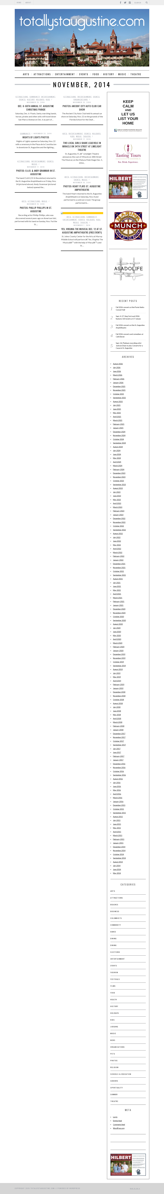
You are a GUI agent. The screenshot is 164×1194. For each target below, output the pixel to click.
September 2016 (119, 775)
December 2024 (119, 432)
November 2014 (119, 851)
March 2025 (117, 420)
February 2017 (118, 756)
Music (122, 74)
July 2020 (116, 628)
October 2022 (118, 526)
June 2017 (117, 752)
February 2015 (118, 839)
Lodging (114, 1027)
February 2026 (118, 379)
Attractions (42, 74)
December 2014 (119, 847)
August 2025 (118, 402)
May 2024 (117, 458)
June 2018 (117, 711)
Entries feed (117, 1121)
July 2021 (116, 583)
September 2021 (119, 575)
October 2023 (118, 481)
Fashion (114, 972)
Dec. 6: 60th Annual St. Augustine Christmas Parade (36, 107)
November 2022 (119, 522)
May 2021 (117, 590)
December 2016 (119, 764)
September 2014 (119, 858)
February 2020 (118, 647)
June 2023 (117, 496)
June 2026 (117, 371)
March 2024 (117, 466)
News (112, 1040)
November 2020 (119, 613)
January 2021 (118, 605)
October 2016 (118, 771)
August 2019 (118, 669)
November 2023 (119, 477)
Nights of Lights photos (36, 137)
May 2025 (117, 413)
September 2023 (119, 485)
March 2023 (117, 507)
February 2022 (118, 556)
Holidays (40, 99)
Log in (115, 1117)
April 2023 (117, 503)
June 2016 (117, 786)
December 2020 (119, 609)
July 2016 (116, 783)
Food (96, 74)
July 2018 (116, 707)
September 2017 (119, 745)
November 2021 (119, 568)
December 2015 (119, 805)
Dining (113, 938)
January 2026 (118, 383)
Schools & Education (120, 1074)
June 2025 (117, 409)
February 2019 (118, 684)
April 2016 (117, 794)
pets (112, 1054)
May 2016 (117, 790)
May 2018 (117, 715)
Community (35, 97)
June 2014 (117, 869)
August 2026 (118, 364)
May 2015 (117, 828)
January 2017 (118, 760)
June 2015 (117, 824)
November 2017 (119, 737)
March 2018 (117, 722)
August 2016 (118, 779)
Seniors (114, 1081)
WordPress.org (118, 1128)
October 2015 (118, 809)
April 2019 (117, 681)
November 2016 (119, 767)
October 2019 (118, 662)
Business (114, 911)
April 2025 (117, 417)
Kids (48, 99)
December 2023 (119, 473)
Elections (115, 952)
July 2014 (116, 866)
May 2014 (117, 873)
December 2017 (119, 734)
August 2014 (118, 862)
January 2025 (118, 428)
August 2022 (118, 534)
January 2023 (118, 515)
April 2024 (117, 462)
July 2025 (116, 405)
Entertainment (65, 74)
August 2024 (118, 447)
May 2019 (117, 677)
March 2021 (117, 598)
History (108, 74)
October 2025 (118, 394)
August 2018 (118, 703)
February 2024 (118, 469)
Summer (114, 1094)
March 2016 (117, 798)
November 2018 (119, 696)
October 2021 (118, 571)
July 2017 (116, 749)
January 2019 (118, 688)
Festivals (115, 979)
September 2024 (119, 443)
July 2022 (116, 537)
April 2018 (117, 719)
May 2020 (117, 635)
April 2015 (117, 832)
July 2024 (116, 451)
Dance (113, 932)
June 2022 (117, 541)
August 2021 (118, 579)
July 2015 (116, 820)
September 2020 (119, 620)
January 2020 (118, 651)
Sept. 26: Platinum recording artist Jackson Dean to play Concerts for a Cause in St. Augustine (129, 345)
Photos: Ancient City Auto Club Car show (82, 107)
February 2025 (118, 424)
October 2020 (118, 617)
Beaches (114, 904)
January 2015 (118, 843)
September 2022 (119, 530)
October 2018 (118, 700)
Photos (114, 1060)
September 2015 (119, 813)
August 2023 (118, 488)
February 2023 (118, 511)
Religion (114, 1067)
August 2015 (118, 817)
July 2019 (116, 673)
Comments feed (119, 1125)
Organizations (81, 99)
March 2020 (117, 643)
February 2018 (118, 726)
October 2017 (118, 741)
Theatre (136, 74)
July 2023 (116, 492)
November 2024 (119, 435)
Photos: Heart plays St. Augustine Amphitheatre (82, 188)
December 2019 (119, 654)
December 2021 (119, 564)
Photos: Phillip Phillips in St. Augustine (36, 209)
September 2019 (119, 666)
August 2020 (118, 624)
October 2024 (118, 439)
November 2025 (119, 390)
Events (83, 74)
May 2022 (117, 545)
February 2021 (118, 601)
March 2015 (117, 835)
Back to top (134, 1188)
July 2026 (116, 367)
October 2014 (118, 854)
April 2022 (117, 549)
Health (113, 999)
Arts (26, 74)
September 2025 (119, 398)
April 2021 (117, 594)
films (113, 986)
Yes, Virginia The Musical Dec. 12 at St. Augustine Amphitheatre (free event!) (82, 230)
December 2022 (119, 518)
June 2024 (117, 454)
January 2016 (118, 802)
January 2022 (118, 560)
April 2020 (117, 639)
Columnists (116, 918)
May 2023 (117, 500)
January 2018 (118, 730)
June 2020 (117, 632)
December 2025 (119, 386)
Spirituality (116, 1088)
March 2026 (117, 375)
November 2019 (119, 658)
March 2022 (117, 552)
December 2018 (119, 692)
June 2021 (117, 586)
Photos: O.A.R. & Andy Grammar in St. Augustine (35, 172)
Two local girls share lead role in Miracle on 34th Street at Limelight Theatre (82, 146)
